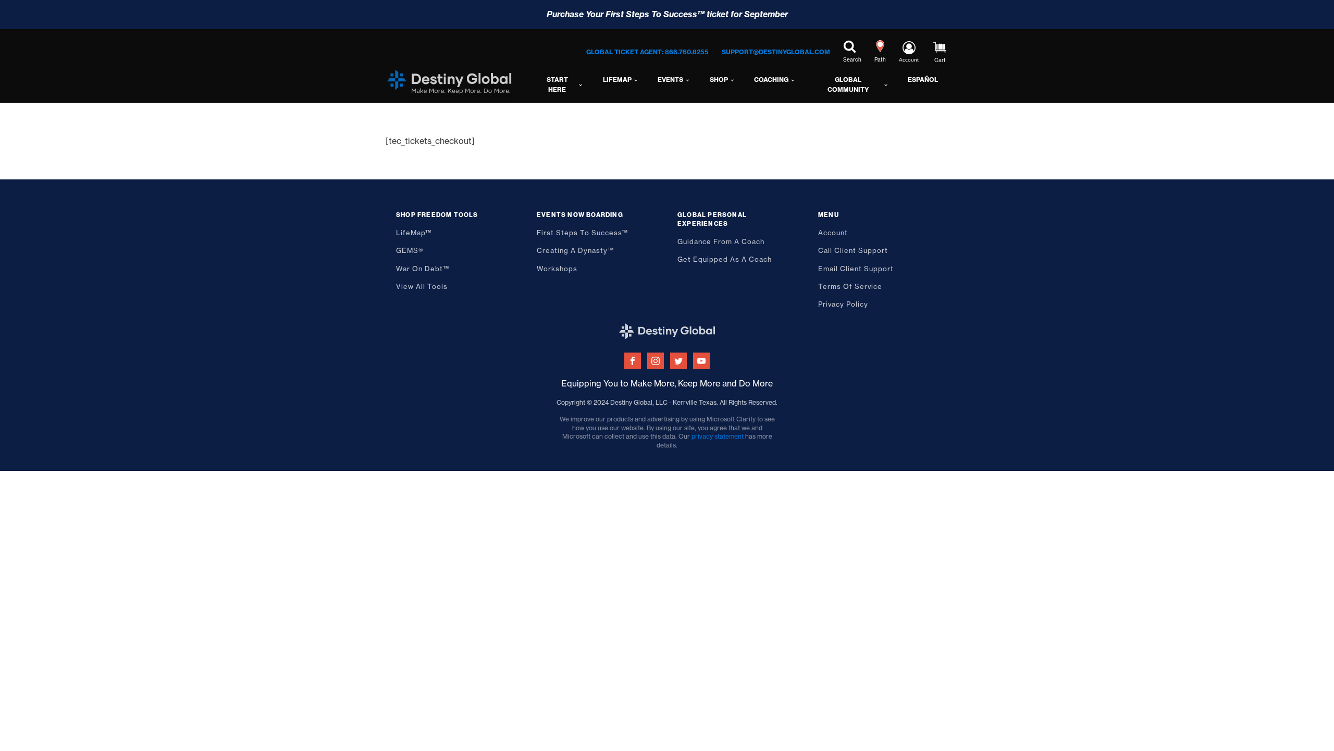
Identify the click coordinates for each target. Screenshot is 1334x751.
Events (670, 79)
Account (833, 232)
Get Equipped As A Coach (724, 259)
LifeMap (617, 79)
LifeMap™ (413, 232)
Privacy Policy (843, 304)
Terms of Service (850, 286)
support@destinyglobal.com (776, 52)
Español (923, 79)
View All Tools (422, 286)
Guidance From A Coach (720, 241)
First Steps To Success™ (582, 232)
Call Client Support (853, 250)
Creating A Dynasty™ (575, 250)
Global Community (848, 84)
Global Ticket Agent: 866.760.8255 (647, 52)
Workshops (557, 268)
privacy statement (717, 436)
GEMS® (410, 250)
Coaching (771, 79)
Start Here (557, 84)
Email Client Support (856, 268)
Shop (719, 79)
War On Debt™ (422, 268)
